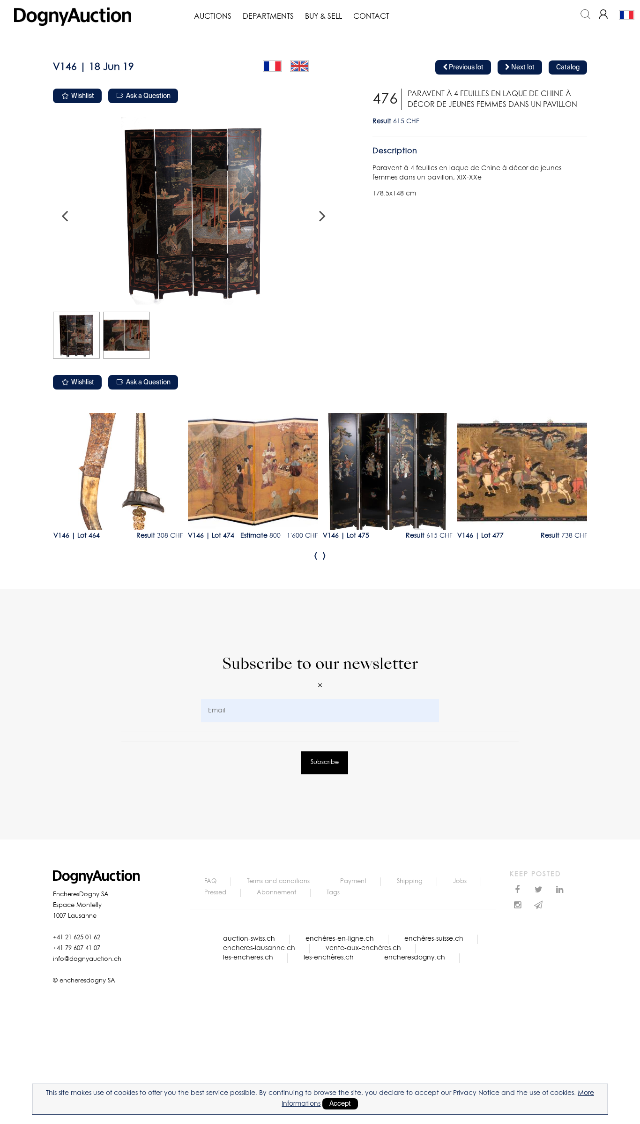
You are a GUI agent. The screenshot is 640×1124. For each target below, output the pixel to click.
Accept (340, 1104)
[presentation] (316, 555)
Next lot (522, 67)
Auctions (212, 16)
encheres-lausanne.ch (259, 948)
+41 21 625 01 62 (76, 938)
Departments (268, 16)
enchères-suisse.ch (433, 939)
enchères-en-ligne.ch (339, 939)
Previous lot (465, 67)
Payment (353, 881)
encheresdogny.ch (414, 957)
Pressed (215, 893)
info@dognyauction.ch (87, 959)
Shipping (410, 881)
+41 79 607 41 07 (76, 948)
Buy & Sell (323, 16)
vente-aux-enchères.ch (363, 948)
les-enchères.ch (329, 957)
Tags (333, 893)
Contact (371, 16)
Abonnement (276, 893)
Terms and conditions (278, 881)
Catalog (568, 67)
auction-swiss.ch (249, 939)
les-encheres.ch (248, 957)
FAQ (210, 881)
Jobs (460, 881)
